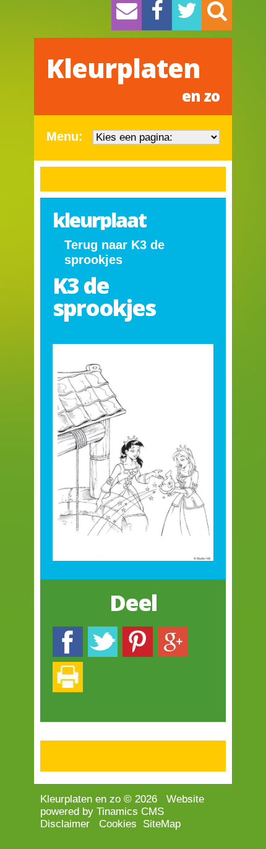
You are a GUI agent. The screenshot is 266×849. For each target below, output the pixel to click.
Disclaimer (65, 824)
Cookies (118, 824)
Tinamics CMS (130, 811)
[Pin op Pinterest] (137, 632)
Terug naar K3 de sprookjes (114, 252)
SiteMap (162, 824)
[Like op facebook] (68, 632)
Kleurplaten (133, 78)
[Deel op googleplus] (173, 632)
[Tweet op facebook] (103, 632)
